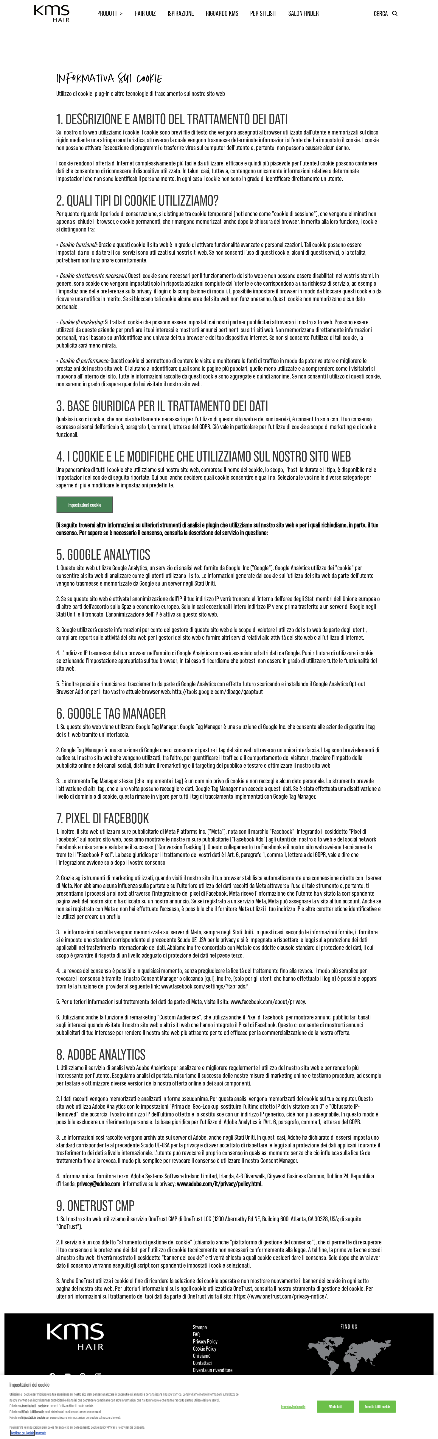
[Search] (394, 13)
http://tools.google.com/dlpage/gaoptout (217, 691)
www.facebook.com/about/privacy (268, 1001)
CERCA (381, 13)
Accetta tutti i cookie (377, 1406)
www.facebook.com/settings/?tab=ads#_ (205, 986)
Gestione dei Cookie (22, 1432)
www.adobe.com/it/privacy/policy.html (219, 1183)
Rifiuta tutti (335, 1406)
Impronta (40, 1432)
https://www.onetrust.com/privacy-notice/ (280, 1296)
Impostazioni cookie (84, 504)
